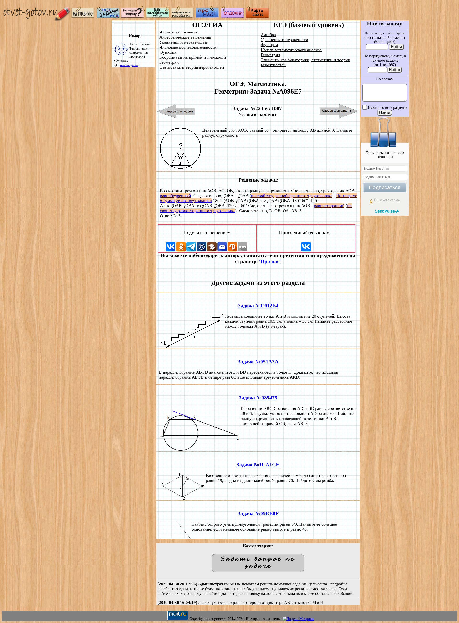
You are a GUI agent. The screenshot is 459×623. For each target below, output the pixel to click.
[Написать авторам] (133, 17)
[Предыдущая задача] (176, 111)
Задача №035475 (258, 398)
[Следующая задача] (339, 111)
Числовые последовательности (188, 47)
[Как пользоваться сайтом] (158, 17)
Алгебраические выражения (185, 37)
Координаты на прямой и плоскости (192, 57)
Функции (168, 52)
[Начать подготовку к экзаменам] (108, 17)
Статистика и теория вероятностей (191, 67)
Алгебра (268, 34)
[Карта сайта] (257, 17)
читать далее (129, 65)
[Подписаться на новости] (183, 17)
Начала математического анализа (291, 49)
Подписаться (384, 187)
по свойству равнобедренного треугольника (291, 195)
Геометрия (169, 62)
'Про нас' (270, 261)
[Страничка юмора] (232, 17)
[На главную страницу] (83, 17)
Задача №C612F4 (258, 306)
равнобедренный (175, 195)
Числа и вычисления (178, 32)
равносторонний (329, 205)
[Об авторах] (207, 17)
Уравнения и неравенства (183, 42)
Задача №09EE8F (258, 513)
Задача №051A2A (258, 361)
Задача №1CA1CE (257, 465)
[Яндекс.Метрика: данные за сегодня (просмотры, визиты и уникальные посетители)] (298, 619)
